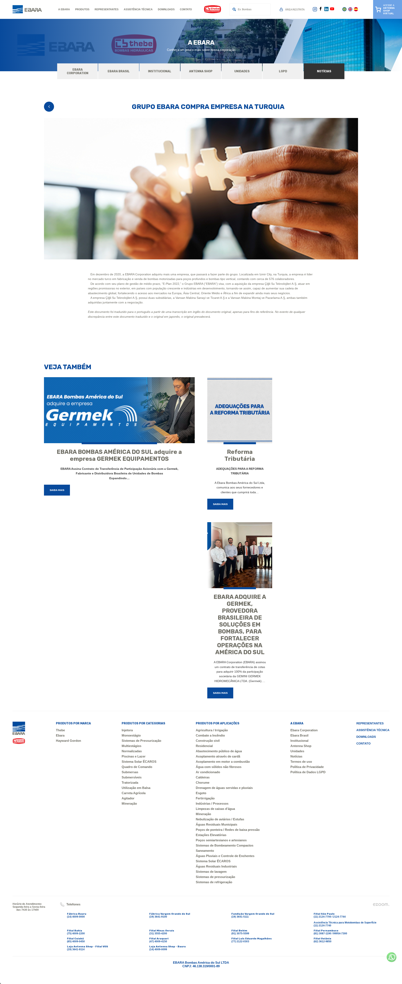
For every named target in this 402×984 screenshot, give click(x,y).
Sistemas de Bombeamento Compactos (224, 845)
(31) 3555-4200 (158, 933)
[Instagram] (315, 10)
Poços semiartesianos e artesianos (221, 840)
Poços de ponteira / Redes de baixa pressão (228, 829)
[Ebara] (19, 734)
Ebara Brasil (299, 735)
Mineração (129, 803)
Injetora (127, 730)
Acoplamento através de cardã (218, 756)
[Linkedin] (326, 10)
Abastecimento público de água (219, 751)
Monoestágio (131, 735)
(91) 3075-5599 (240, 933)
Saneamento (205, 850)
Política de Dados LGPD (308, 772)
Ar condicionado (208, 772)
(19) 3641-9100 (158, 916)
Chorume (202, 782)
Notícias (296, 756)
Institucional (299, 740)
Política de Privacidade (307, 767)
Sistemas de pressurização (215, 877)
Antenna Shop (300, 746)
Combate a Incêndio (210, 735)
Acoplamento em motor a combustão (223, 761)
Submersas (130, 772)
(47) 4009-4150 (158, 941)
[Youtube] (332, 10)
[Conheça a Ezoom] (381, 905)
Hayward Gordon (68, 740)
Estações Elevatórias (211, 835)
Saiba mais (57, 490)
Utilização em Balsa (136, 788)
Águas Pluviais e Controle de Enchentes (225, 856)
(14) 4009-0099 (158, 949)
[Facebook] (320, 9)
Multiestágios (131, 746)
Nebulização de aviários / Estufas (220, 819)
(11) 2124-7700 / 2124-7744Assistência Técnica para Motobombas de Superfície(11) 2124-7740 (345, 921)
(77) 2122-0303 (240, 941)
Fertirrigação (205, 798)
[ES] (356, 10)
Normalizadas (132, 751)
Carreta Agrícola (134, 793)
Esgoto (201, 793)
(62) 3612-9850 (322, 941)
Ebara (60, 735)
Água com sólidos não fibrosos (218, 767)
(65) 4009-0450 (76, 941)
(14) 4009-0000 (76, 916)
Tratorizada (130, 782)
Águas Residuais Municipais (216, 824)
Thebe (60, 730)
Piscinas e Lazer (134, 756)
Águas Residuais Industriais (216, 866)
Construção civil (208, 740)
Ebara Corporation (304, 730)
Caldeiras (203, 777)
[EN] (350, 10)
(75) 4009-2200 (76, 933)
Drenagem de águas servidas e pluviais (224, 788)
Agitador (128, 798)
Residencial (204, 746)
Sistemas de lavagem (211, 871)
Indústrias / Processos (212, 803)
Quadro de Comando (137, 767)
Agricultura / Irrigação (212, 730)
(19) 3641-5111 (240, 916)
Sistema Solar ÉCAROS (139, 761)
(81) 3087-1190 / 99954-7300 (330, 933)
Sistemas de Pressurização (141, 740)
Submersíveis (132, 777)
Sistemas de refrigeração (214, 882)
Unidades (297, 751)
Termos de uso (301, 761)
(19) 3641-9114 (76, 949)
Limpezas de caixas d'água (215, 809)
